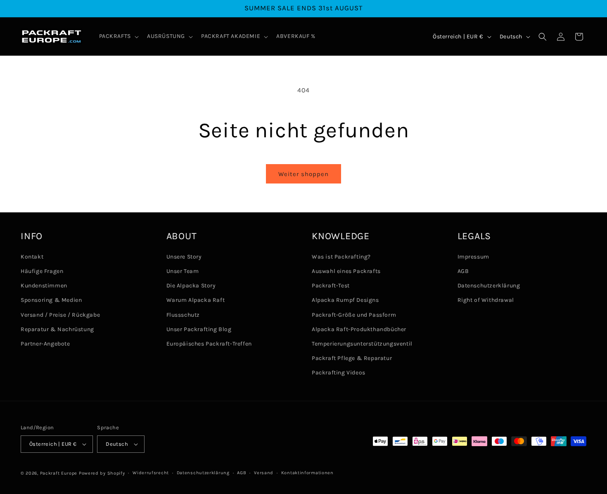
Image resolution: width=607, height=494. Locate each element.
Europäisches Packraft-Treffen (209, 343)
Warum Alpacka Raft (195, 300)
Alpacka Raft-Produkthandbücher (359, 329)
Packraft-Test (331, 285)
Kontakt (32, 256)
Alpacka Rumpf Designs (345, 300)
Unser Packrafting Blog (199, 329)
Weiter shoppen (303, 174)
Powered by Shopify (102, 473)
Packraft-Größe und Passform (354, 314)
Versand (263, 472)
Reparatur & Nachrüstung (57, 329)
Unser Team (182, 271)
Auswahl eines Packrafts (346, 271)
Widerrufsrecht (151, 472)
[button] (118, 36)
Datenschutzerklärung (489, 285)
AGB (463, 271)
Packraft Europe (59, 473)
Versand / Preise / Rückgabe (60, 314)
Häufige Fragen (42, 271)
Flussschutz (183, 314)
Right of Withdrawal (486, 300)
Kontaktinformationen (307, 472)
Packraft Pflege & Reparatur (352, 358)
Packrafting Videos (338, 372)
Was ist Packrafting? (341, 256)
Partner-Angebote (45, 343)
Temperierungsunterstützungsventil (362, 343)
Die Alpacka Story (191, 285)
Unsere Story (184, 256)
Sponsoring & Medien (51, 300)
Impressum (473, 256)
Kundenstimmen (44, 285)
